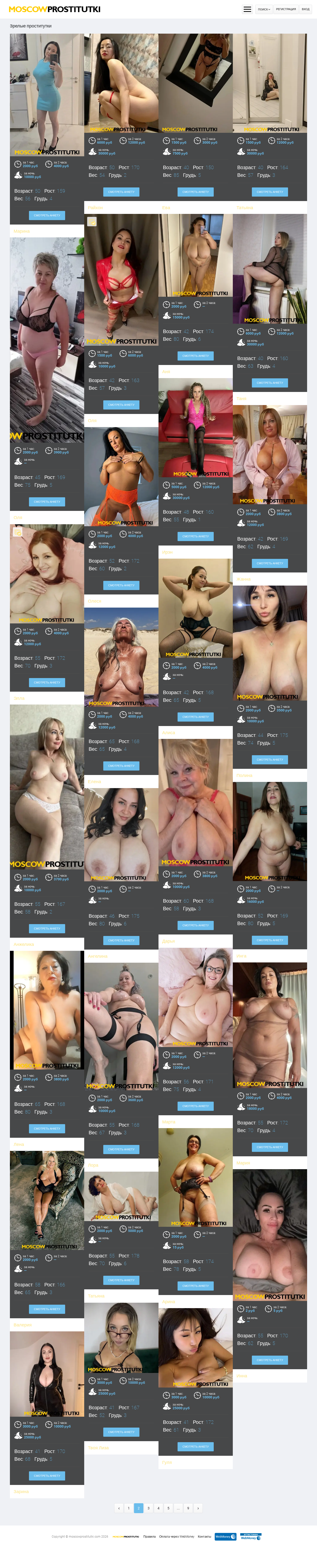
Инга (241, 955)
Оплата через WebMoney (176, 1536)
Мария (243, 1162)
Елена (94, 781)
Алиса (168, 732)
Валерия (23, 1324)
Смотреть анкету (47, 215)
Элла (19, 698)
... (178, 1508)
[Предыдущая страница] (119, 1508)
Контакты (204, 1536)
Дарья (168, 941)
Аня (166, 371)
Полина (244, 775)
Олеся (94, 601)
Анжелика (24, 944)
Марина (22, 231)
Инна (242, 1375)
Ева (166, 207)
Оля (92, 420)
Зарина (21, 1491)
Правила (149, 1536)
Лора (93, 1165)
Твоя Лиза (98, 1447)
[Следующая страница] (198, 1508)
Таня (241, 398)
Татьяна (245, 207)
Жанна (244, 579)
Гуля (167, 1462)
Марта (168, 1121)
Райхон (95, 207)
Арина (168, 1301)
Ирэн (167, 552)
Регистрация (286, 9)
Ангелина (97, 956)
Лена (19, 1144)
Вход (305, 9)
